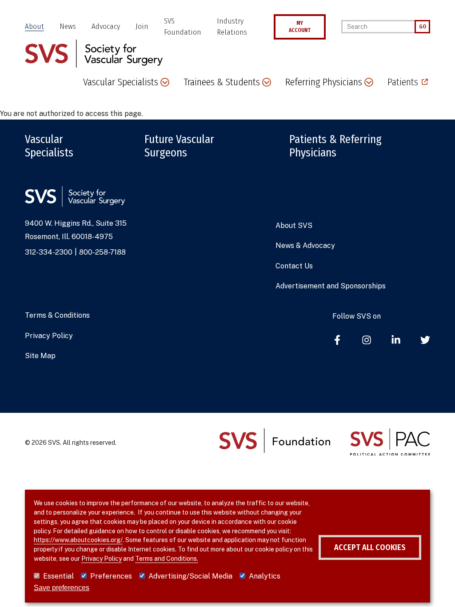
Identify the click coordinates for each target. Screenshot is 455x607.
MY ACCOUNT (300, 26)
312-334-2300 (48, 252)
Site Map (40, 355)
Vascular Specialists (49, 146)
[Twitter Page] (425, 340)
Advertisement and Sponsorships (330, 286)
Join (142, 26)
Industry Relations (232, 26)
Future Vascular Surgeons (179, 146)
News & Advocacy (305, 245)
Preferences (111, 576)
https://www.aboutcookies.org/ (78, 539)
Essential (58, 576)
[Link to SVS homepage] (94, 52)
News (68, 26)
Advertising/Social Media (190, 576)
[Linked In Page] (396, 340)
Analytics (264, 576)
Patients (402, 82)
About (34, 26)
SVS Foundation (182, 26)
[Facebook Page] (337, 340)
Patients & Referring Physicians (335, 146)
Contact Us (294, 266)
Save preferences (61, 587)
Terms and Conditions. (166, 558)
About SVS (293, 225)
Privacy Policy (49, 335)
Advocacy (106, 26)
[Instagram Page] (366, 340)
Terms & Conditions (57, 315)
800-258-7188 (102, 252)
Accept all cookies (370, 547)
